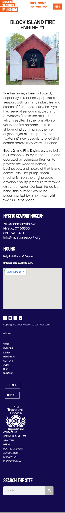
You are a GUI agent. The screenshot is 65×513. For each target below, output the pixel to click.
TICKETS (33, 3)
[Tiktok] (20, 318)
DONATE (38, 6)
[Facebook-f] (5, 318)
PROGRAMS (42, 3)
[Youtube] (10, 318)
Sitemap (7, 333)
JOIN (32, 6)
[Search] (49, 490)
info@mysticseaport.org (21, 237)
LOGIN (44, 6)
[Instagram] (15, 318)
